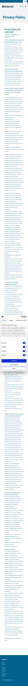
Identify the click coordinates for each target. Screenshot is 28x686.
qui (21, 528)
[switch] (25, 347)
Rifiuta (14, 368)
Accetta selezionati (14, 364)
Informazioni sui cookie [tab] (21, 320)
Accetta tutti (14, 360)
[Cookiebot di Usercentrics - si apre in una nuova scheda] (21, 317)
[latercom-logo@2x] (8, 5)
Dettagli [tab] (11, 320)
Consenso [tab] (4, 320)
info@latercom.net (14, 605)
